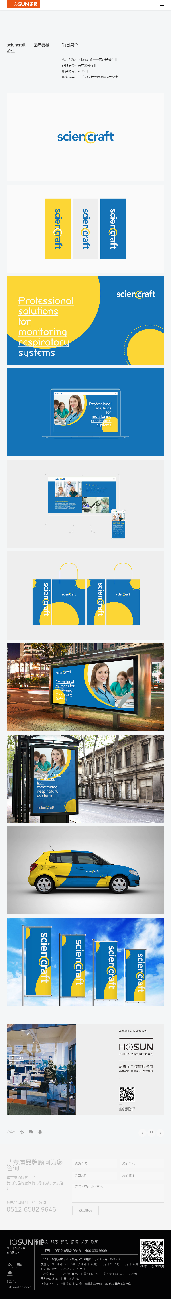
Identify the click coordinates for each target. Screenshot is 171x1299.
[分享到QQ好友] (40, 1132)
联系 (94, 1242)
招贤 (74, 1242)
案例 (44, 1242)
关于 (84, 1242)
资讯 (64, 1242)
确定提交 (85, 1210)
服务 (54, 1242)
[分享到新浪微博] (22, 1132)
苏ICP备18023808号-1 (111, 1259)
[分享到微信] (31, 1132)
